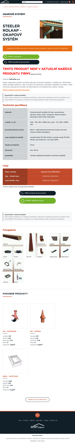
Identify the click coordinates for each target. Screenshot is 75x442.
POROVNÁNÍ (65, 2)
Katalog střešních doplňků (17, 6)
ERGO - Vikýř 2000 (10, 376)
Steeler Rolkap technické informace (16, 90)
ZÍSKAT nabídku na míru (35, 200)
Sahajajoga (33, 440)
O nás (19, 420)
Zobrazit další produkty (37, 399)
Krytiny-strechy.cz (11, 438)
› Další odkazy (41, 440)
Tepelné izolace (45, 438)
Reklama (32, 420)
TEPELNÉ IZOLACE (53, 2)
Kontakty (25, 420)
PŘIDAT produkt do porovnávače (18, 62)
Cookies (46, 420)
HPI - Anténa (35, 331)
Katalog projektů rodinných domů (59, 438)
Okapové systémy (32, 6)
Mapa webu (39, 420)
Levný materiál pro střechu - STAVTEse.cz (28, 438)
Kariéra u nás (53, 420)
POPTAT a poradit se (14, 56)
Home (5, 6)
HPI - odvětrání (9, 331)
